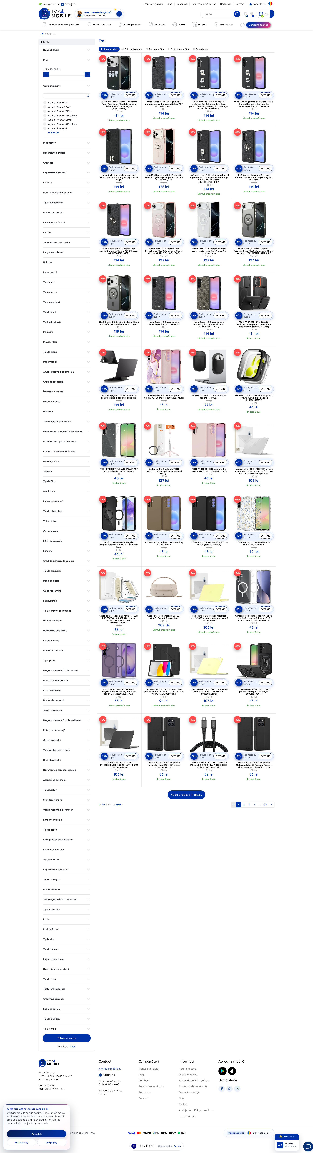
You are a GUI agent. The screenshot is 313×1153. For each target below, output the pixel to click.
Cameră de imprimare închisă (59, 451)
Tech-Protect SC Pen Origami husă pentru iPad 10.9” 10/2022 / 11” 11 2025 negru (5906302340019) (163, 691)
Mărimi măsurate (52, 541)
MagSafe (48, 331)
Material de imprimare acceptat (60, 441)
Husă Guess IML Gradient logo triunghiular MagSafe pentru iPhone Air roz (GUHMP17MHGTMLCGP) (164, 250)
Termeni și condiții (189, 1092)
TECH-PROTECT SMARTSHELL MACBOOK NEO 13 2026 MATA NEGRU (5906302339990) (119, 765)
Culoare (47, 182)
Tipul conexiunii (51, 302)
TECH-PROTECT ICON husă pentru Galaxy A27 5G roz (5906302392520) (209, 470)
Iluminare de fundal (54, 222)
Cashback (182, 3)
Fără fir (47, 232)
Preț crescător (156, 49)
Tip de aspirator (52, 570)
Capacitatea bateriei (54, 172)
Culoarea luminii (52, 590)
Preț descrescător (180, 49)
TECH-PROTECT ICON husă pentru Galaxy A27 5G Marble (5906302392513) (164, 396)
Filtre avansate (66, 1038)
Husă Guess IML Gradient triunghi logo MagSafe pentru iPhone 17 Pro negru (119, 323)
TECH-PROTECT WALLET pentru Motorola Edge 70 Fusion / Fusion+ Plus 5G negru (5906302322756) (254, 765)
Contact (240, 3)
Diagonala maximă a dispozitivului (62, 720)
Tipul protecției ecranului (56, 750)
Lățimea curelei (51, 1008)
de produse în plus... (186, 795)
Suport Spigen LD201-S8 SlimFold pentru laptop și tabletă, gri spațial (119, 396)
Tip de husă (49, 979)
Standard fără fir (52, 799)
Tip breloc (48, 939)
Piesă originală (51, 580)
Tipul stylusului (51, 909)
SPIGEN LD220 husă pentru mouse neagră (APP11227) (208, 396)
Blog (169, 3)
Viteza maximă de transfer (58, 809)
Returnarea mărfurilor (204, 3)
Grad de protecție (53, 381)
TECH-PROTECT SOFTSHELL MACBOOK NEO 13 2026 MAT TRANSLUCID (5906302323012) (208, 691)
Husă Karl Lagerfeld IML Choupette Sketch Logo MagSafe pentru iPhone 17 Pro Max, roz (164, 177)
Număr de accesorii (53, 700)
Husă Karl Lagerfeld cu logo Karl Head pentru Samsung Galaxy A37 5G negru (119, 177)
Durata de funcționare (55, 680)
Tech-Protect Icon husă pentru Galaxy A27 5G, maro (163, 543)
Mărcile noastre (187, 1068)
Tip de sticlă (50, 312)
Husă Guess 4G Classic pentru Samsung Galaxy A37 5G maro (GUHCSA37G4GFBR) (209, 324)
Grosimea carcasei (53, 998)
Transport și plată (153, 3)
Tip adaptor (50, 789)
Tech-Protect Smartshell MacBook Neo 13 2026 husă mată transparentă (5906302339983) (209, 618)
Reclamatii (225, 3)
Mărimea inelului (52, 690)
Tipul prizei (49, 660)
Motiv (46, 919)
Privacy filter (50, 341)
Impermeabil (50, 272)
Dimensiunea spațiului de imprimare (62, 431)
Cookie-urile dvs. (188, 1074)
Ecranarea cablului (53, 849)
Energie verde (51, 4)
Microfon (48, 411)
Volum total (49, 521)
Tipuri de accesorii (53, 202)
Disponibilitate (51, 49)
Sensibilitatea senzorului (56, 242)
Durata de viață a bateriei (57, 192)
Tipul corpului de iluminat (57, 610)
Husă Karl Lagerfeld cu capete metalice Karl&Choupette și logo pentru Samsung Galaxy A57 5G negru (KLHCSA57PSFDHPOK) (208, 105)
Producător (49, 142)
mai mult (53, 132)
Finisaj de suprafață (54, 730)
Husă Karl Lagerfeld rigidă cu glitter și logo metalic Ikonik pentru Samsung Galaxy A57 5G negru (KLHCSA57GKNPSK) (209, 178)
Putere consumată (53, 501)
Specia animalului (52, 710)
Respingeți (51, 1142)
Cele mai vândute (134, 49)
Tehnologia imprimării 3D (57, 421)
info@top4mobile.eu (110, 1068)
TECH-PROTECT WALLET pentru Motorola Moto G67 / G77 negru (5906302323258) (164, 765)
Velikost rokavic (52, 322)
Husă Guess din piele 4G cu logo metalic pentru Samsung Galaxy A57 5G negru (254, 177)
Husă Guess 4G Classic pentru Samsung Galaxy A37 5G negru (164, 323)
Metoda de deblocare (55, 630)
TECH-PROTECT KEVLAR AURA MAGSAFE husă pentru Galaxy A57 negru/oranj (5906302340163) (254, 324)
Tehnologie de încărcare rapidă (60, 899)
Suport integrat (51, 879)
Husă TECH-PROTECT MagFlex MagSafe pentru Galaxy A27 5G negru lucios (118, 544)
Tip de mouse (50, 949)
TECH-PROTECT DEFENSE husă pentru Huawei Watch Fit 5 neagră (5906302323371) (254, 397)
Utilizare (47, 262)
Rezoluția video (51, 461)
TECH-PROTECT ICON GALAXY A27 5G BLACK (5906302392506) (209, 543)
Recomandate (111, 49)
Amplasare (49, 491)
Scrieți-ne (70, 4)
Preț (45, 59)
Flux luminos (50, 600)
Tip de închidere (51, 1018)
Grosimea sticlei (52, 740)
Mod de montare (52, 620)
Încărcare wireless (53, 391)
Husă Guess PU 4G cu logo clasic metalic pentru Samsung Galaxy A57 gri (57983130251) (164, 104)
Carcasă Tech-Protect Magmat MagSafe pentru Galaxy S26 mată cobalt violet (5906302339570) (119, 691)
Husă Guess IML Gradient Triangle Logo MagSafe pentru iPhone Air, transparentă (209, 250)
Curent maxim (51, 531)
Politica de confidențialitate (194, 1080)
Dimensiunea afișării (54, 152)
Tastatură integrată (54, 989)
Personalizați (21, 1142)
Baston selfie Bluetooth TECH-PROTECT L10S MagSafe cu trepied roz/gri (164, 471)
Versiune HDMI (51, 859)
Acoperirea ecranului (54, 779)
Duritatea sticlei (52, 760)
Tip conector (50, 292)
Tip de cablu (50, 829)
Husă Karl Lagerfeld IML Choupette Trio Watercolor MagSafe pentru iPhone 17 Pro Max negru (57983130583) (119, 105)
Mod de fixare (50, 929)
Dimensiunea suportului (56, 969)
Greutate (48, 162)
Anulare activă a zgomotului (58, 371)
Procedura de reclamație (193, 1086)
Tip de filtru (49, 481)
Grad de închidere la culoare (58, 560)
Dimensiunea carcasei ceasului (59, 770)
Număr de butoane (53, 650)
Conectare (259, 4)
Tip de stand (50, 351)
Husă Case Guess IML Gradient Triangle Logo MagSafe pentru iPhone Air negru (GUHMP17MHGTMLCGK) (254, 250)
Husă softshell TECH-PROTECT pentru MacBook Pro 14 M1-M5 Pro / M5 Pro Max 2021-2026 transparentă (254, 471)
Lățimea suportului (53, 959)
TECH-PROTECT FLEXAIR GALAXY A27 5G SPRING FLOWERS (254, 543)
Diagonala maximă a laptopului (60, 670)
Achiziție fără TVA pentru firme (196, 1110)
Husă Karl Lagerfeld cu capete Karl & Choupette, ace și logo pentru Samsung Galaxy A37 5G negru (253, 104)
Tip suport (49, 282)
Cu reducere (202, 49)
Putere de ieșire (51, 401)
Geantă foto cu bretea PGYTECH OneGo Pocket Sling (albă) (163, 616)
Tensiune (47, 471)
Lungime (47, 550)
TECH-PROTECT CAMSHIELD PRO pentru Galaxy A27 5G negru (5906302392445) (254, 691)
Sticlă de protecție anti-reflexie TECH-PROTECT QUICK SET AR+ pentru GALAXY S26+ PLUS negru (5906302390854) (118, 619)
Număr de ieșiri (51, 889)
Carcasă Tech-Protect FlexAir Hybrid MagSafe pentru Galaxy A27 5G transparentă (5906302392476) (253, 618)
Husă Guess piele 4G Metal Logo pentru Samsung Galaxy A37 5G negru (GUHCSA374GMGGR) (119, 250)
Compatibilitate (51, 85)
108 (265, 804)
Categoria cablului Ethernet (58, 839)
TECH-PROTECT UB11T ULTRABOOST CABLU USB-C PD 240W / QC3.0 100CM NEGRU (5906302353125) (208, 765)
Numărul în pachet (53, 212)
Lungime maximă (52, 819)
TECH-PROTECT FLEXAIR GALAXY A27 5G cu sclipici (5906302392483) (119, 470)
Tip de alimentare (53, 511)
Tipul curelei (49, 1028)
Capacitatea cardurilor (55, 869)
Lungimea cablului (53, 252)
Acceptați (37, 1134)
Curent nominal (51, 640)
